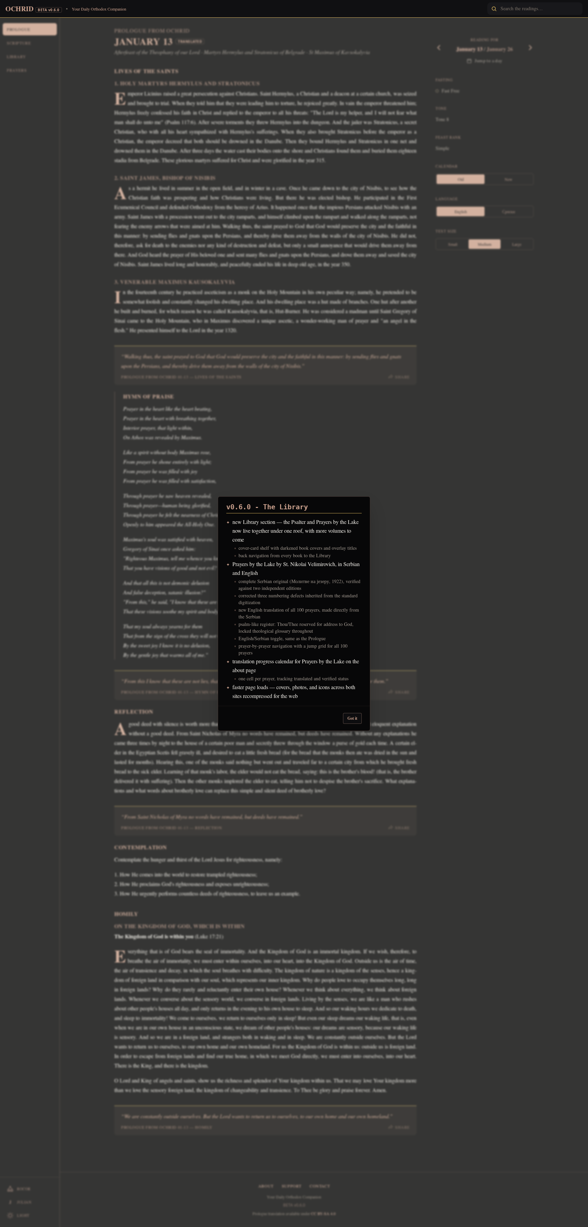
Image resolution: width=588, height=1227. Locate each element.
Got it (352, 718)
